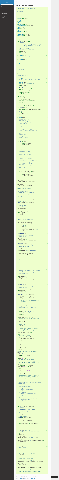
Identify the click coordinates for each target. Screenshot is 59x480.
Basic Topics (2, 10)
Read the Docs (33, 478)
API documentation (4, 13)
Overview (2, 6)
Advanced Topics (3, 12)
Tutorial (2, 9)
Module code (21, 1)
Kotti (7, 1)
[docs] (47, 55)
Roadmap (2, 17)
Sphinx (21, 478)
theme (25, 478)
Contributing (3, 16)
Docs (17, 1)
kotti (24, 1)
